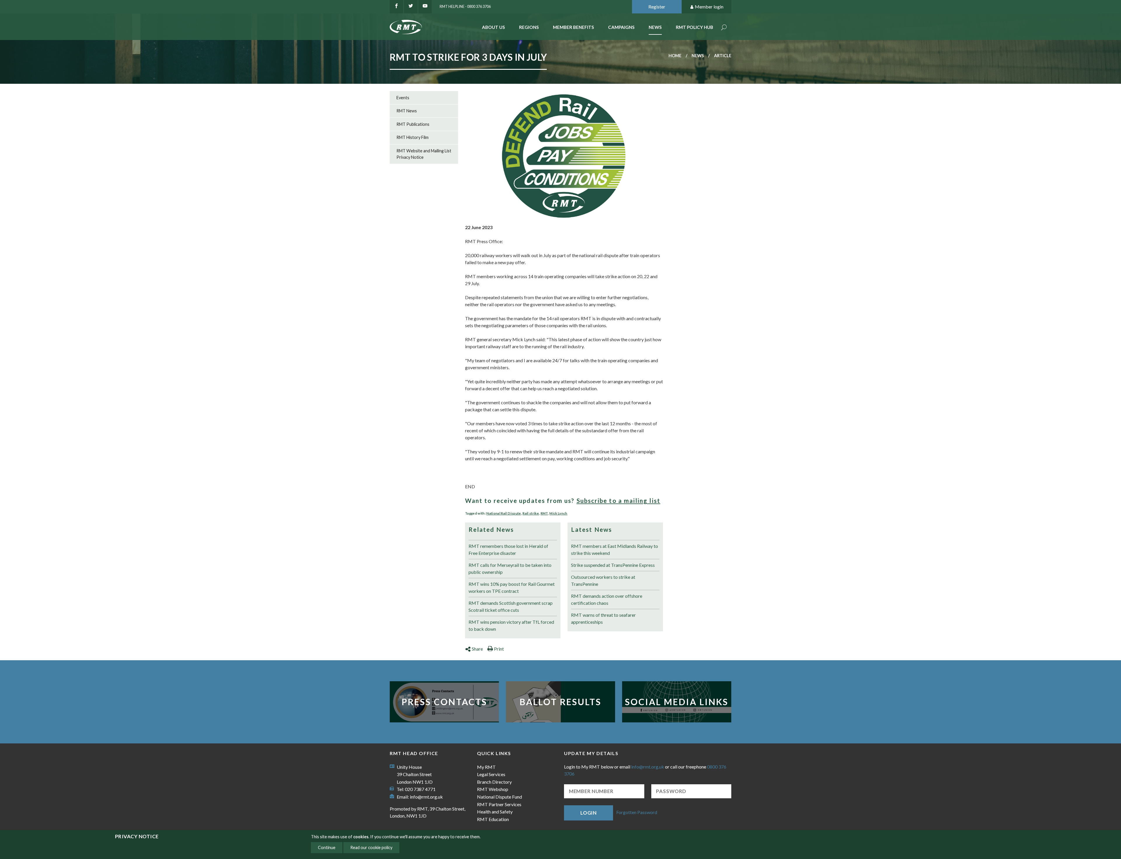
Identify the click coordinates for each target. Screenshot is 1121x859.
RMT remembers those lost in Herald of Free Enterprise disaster (508, 549)
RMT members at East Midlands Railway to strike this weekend (614, 549)
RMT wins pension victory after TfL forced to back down (511, 625)
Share (477, 648)
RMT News (406, 110)
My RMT (486, 767)
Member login (709, 6)
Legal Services (491, 774)
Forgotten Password (636, 812)
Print (499, 648)
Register (656, 6)
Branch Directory (494, 782)
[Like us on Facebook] (396, 6)
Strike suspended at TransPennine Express (613, 565)
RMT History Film (412, 137)
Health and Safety (495, 811)
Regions (529, 27)
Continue (326, 847)
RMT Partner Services (499, 804)
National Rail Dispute (503, 513)
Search (724, 28)
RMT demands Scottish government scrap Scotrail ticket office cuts (511, 606)
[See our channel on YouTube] (425, 6)
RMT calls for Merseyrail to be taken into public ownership (510, 568)
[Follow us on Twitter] (410, 6)
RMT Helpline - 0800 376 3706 (465, 6)
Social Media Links (676, 701)
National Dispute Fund (499, 796)
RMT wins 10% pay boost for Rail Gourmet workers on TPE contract (512, 587)
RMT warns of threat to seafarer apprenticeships (603, 618)
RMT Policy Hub (694, 27)
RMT (544, 513)
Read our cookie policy (371, 847)
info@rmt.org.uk (426, 796)
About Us (493, 27)
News (655, 27)
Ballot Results (560, 701)
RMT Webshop (492, 789)
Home (675, 55)
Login (588, 813)
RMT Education (493, 819)
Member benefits (573, 27)
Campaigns (621, 27)
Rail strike (531, 513)
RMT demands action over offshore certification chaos (606, 599)
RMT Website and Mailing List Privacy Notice (423, 154)
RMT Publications (412, 124)
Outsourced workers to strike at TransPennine (603, 580)
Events (402, 97)
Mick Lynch (558, 513)
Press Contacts (444, 701)
